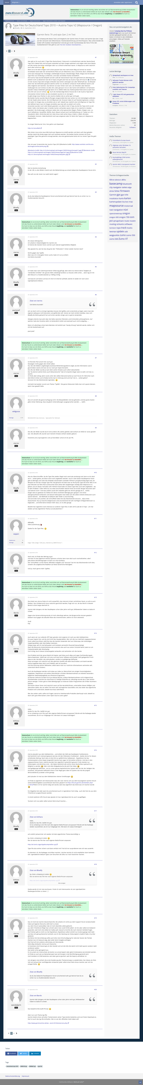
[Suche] (137, 2)
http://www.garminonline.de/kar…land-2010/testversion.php (47, 1023)
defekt (124, 187)
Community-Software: (71, 1082)
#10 (95, 472)
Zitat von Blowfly (36, 870)
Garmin (112, 194)
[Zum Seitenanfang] (140, 1082)
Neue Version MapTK (119, 152)
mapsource (116, 205)
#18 (95, 864)
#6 (96, 295)
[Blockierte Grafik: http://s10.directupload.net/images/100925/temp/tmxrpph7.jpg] (54, 150)
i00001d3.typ (24, 1066)
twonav (112, 231)
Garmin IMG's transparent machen (124, 164)
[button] (11, 1053)
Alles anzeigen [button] (61, 883)
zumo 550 (130, 235)
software (128, 224)
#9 (96, 428)
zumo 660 (113, 239)
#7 (96, 358)
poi (111, 220)
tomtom (112, 228)
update (120, 231)
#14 (95, 633)
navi (111, 209)
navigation (118, 209)
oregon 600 (114, 217)
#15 (95, 705)
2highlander (116, 84)
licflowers (133, 127)
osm (132, 217)
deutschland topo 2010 (12, 1066)
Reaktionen (12, 540)
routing (112, 224)
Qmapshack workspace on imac (123, 75)
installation (114, 198)
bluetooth (127, 184)
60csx (111, 179)
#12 (95, 552)
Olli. (114, 98)
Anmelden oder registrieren (123, 2)
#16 (95, 750)
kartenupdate (115, 201)
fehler (117, 191)
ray (113, 91)
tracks (129, 228)
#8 (96, 396)
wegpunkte (114, 235)
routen (133, 221)
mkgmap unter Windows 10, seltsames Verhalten (122, 146)
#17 (95, 811)
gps (118, 194)
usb (126, 231)
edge (130, 187)
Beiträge (11, 417)
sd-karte (120, 224)
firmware (125, 190)
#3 (96, 192)
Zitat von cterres (36, 301)
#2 (96, 164)
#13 (95, 597)
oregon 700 (124, 217)
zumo (123, 235)
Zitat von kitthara (36, 817)
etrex (111, 191)
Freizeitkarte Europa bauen (121, 140)
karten (127, 198)
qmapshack (118, 221)
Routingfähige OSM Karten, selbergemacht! (121, 158)
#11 (95, 518)
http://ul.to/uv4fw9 (34, 128)
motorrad (128, 206)
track (123, 227)
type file (40, 1066)
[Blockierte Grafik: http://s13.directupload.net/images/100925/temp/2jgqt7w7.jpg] (61, 151)
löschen (125, 202)
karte (121, 198)
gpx (122, 194)
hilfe (126, 195)
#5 (96, 267)
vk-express (115, 105)
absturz (118, 180)
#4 (96, 237)
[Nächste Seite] (14, 51)
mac (131, 201)
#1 (96, 57)
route (126, 221)
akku (124, 179)
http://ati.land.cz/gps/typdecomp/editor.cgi (42, 844)
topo (119, 228)
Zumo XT (123, 238)
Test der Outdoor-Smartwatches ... (71, 45)
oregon (126, 213)
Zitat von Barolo (36, 995)
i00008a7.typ (32, 1066)
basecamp (115, 183)
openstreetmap (115, 213)
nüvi (125, 209)
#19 (95, 918)
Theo (114, 77)
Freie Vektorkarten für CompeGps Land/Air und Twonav (124, 88)
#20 (95, 989)
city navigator (115, 187)
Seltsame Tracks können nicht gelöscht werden (122, 81)
